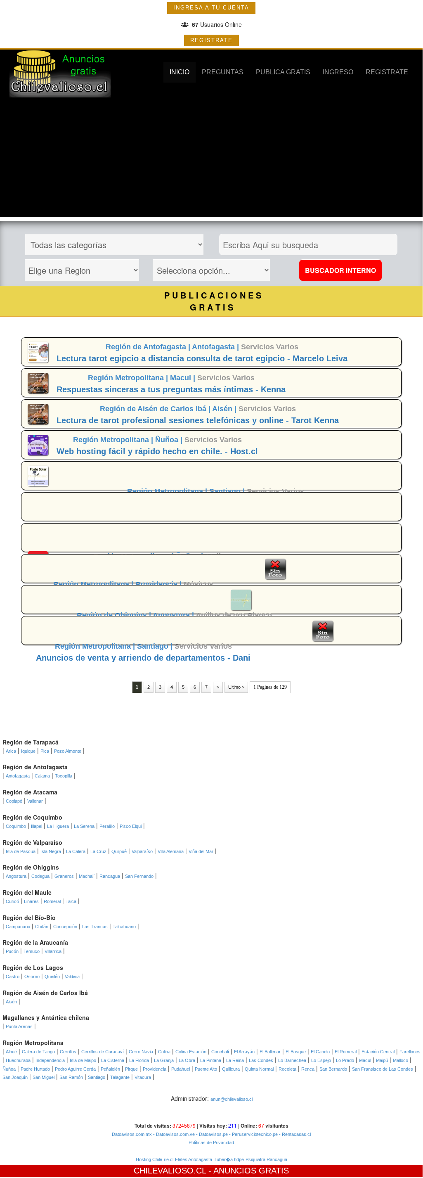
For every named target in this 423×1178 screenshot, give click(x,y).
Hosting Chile (149, 1159)
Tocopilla (63, 775)
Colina (164, 1051)
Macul (365, 1060)
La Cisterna (112, 1060)
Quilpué (119, 851)
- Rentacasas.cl (294, 1134)
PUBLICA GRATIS (283, 72)
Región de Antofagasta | (149, 347)
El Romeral (346, 1051)
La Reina (235, 1060)
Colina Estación (190, 1051)
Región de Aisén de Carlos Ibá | (156, 409)
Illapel (36, 826)
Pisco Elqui (131, 826)
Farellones (410, 1051)
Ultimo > (236, 687)
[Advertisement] (211, 159)
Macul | (183, 378)
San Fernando (139, 876)
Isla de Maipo (83, 1060)
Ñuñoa (9, 1069)
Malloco (400, 1060)
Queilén (52, 976)
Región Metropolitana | (129, 378)
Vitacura (143, 1077)
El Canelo (320, 1051)
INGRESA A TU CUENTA (211, 8)
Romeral (52, 901)
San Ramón (71, 1077)
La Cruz (98, 851)
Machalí (87, 876)
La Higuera (58, 826)
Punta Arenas (19, 1026)
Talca (71, 901)
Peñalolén (110, 1069)
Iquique (28, 751)
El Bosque (296, 1051)
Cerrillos (68, 1051)
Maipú (382, 1060)
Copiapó (14, 801)
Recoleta (287, 1069)
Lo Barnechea (292, 1060)
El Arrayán (244, 1051)
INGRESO (338, 72)
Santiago (96, 1077)
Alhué (11, 1051)
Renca (307, 1069)
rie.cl (168, 1159)
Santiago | (228, 491)
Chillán (41, 926)
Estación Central (378, 1051)
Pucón (12, 951)
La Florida (139, 1060)
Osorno (32, 976)
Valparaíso (142, 851)
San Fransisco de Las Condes (382, 1069)
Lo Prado (345, 1060)
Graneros (64, 876)
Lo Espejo (321, 1060)
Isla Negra (50, 851)
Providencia (154, 1069)
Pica (44, 751)
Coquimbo (16, 826)
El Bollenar (270, 1051)
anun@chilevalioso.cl (231, 1099)
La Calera (75, 851)
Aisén (11, 1001)
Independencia (50, 1060)
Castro (12, 976)
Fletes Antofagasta (193, 1159)
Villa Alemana (171, 851)
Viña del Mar (201, 851)
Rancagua (109, 876)
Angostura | (174, 615)
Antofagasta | (216, 347)
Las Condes (261, 1060)
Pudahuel (180, 1069)
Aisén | (225, 409)
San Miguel (43, 1077)
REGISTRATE (211, 40)
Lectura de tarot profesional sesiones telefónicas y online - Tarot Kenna (198, 420)
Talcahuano (124, 926)
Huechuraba (18, 1060)
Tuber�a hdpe (229, 1159)
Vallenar (35, 801)
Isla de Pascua (20, 851)
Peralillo (107, 826)
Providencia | (159, 584)
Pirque (131, 1069)
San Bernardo (333, 1069)
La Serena (84, 826)
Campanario (18, 926)
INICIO (179, 72)
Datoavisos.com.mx (132, 1134)
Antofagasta (18, 775)
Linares (31, 901)
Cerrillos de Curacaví (102, 1051)
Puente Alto (206, 1069)
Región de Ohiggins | (115, 615)
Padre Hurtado (35, 1069)
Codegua (40, 876)
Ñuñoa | (169, 440)
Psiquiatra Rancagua (266, 1159)
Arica (11, 751)
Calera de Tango (38, 1051)
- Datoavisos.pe (211, 1134)
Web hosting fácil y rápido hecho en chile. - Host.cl (157, 451)
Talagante (120, 1077)
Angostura (16, 876)
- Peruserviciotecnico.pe (253, 1134)
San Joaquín (15, 1077)
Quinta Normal (259, 1069)
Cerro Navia (141, 1051)
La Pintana (210, 1060)
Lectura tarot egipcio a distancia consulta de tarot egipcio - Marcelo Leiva (202, 358)
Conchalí (220, 1051)
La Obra (187, 1060)
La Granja (164, 1060)
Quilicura (231, 1069)
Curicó (12, 901)
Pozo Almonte (67, 751)
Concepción (65, 926)
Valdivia (72, 976)
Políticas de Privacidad (211, 1142)
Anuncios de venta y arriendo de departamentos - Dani (143, 657)
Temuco (32, 951)
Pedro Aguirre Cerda (75, 1069)
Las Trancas (95, 926)
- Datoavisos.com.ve (173, 1134)
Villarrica (53, 951)
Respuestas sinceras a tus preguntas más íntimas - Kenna (171, 389)
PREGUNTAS (222, 72)
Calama (42, 775)
